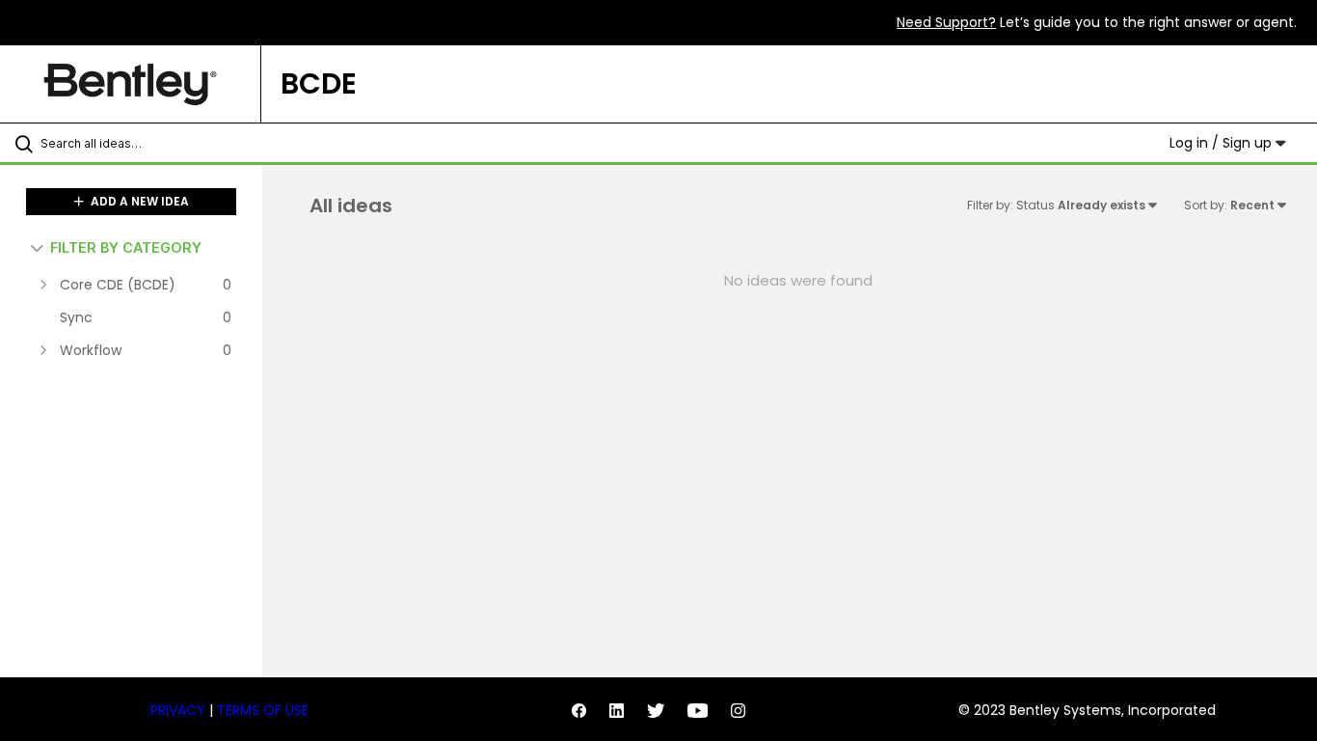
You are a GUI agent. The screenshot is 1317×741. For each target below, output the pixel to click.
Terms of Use (263, 710)
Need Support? (946, 22)
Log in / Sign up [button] (1222, 142)
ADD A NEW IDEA (138, 201)
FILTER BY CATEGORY (126, 247)
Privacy (177, 710)
